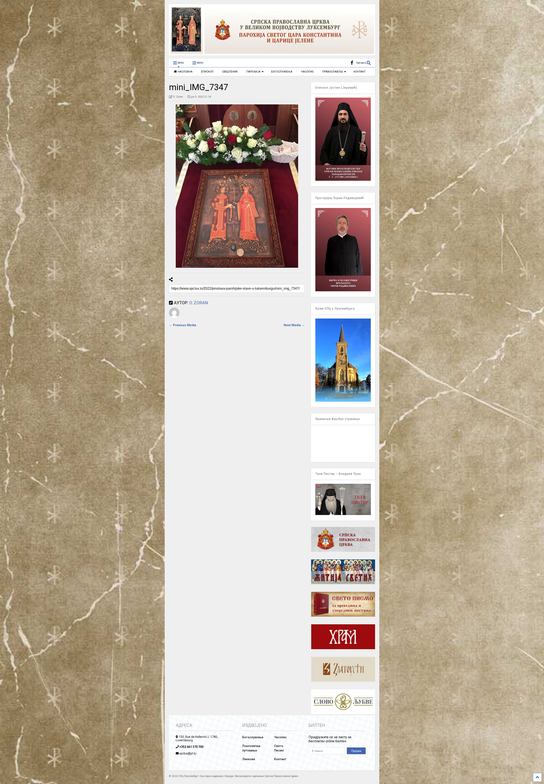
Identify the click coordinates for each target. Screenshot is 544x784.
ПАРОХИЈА (253, 71)
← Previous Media (182, 325)
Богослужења (252, 737)
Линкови (248, 759)
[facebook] (352, 63)
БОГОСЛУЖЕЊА (281, 71)
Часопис (280, 737)
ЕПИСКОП (207, 71)
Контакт (280, 759)
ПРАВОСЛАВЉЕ (332, 71)
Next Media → (294, 325)
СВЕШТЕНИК (230, 71)
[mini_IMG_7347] (237, 186)
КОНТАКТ (360, 71)
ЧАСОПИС (307, 71)
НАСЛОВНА (185, 71)
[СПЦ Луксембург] (272, 53)
